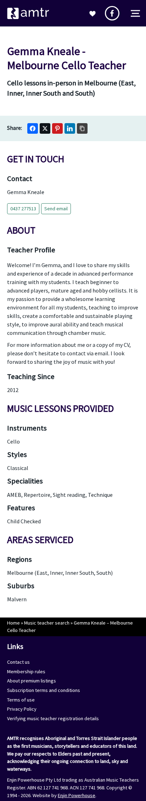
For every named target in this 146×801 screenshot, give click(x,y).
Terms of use (21, 700)
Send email (56, 208)
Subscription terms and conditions (43, 690)
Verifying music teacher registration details (53, 718)
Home (13, 623)
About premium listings (31, 680)
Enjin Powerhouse (76, 795)
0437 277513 (23, 208)
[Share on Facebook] (32, 128)
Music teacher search (46, 623)
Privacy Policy (21, 709)
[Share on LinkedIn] (69, 128)
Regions (19, 559)
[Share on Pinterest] (57, 128)
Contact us (18, 662)
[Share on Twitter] (45, 128)
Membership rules (26, 671)
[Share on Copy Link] (82, 128)
